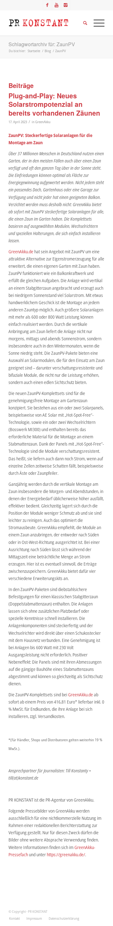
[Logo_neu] (46, 23)
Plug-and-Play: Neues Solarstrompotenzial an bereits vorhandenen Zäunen (54, 104)
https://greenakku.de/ (66, 855)
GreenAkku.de (20, 252)
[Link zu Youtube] (56, 5)
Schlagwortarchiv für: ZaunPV (41, 44)
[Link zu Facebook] (47, 5)
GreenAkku (43, 121)
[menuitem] (14, 918)
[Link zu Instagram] (65, 5)
